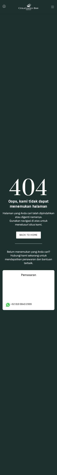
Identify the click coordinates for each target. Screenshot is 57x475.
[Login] (4, 7)
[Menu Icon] (52, 7)
